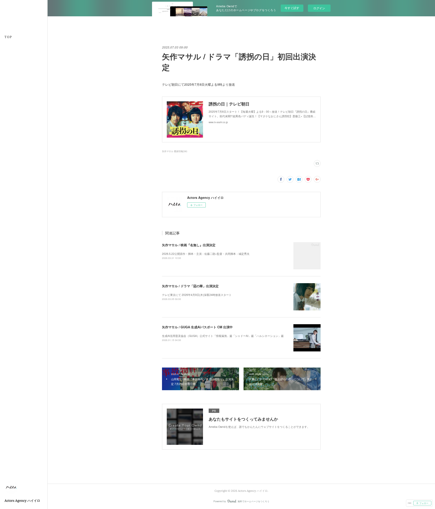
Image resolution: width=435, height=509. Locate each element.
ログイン (319, 8)
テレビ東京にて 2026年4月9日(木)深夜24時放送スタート (197, 295)
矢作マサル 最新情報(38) (174, 151)
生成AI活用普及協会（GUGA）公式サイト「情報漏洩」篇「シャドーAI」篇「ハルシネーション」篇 (223, 336)
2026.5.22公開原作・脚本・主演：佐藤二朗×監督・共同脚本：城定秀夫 (205, 254)
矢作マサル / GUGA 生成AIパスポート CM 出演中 (197, 327)
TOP (8, 37)
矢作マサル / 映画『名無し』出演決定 (188, 245)
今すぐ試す (292, 8)
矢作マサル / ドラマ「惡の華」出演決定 (190, 286)
